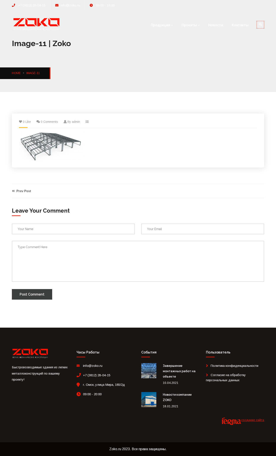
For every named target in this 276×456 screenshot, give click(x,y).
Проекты (189, 25)
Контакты (240, 25)
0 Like (27, 121)
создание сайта (252, 420)
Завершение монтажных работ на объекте (179, 371)
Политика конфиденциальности (234, 365)
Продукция (160, 25)
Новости (215, 25)
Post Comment (32, 294)
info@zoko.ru (70, 5)
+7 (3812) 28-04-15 (31, 5)
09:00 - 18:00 (104, 5)
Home (16, 73)
